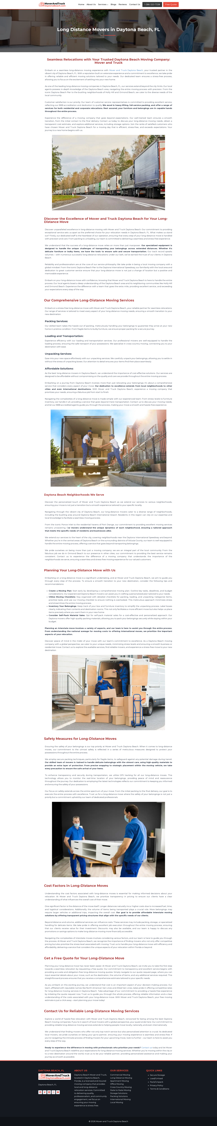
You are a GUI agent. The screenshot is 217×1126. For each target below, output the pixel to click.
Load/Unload (156, 1078)
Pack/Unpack (156, 1082)
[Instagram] (49, 1092)
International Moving (120, 1099)
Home (81, 4)
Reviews (123, 4)
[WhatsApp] (53, 1092)
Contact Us (134, 4)
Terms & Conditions (159, 1089)
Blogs (113, 4)
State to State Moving (120, 1090)
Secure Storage (157, 1075)
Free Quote (171, 4)
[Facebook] (40, 1092)
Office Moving (117, 1084)
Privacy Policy (156, 1085)
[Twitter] (45, 1092)
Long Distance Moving (121, 1078)
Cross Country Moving (121, 1087)
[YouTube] (58, 1092)
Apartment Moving (119, 1081)
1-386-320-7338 (152, 4)
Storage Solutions (118, 1093)
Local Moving (116, 1102)
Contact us (146, 1047)
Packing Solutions (119, 1096)
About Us (91, 4)
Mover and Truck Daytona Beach (126, 70)
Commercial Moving (120, 1075)
